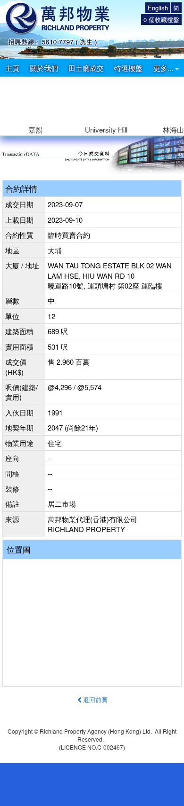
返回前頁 (95, 699)
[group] (35, 106)
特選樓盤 (128, 68)
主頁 (12, 68)
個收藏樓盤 (161, 19)
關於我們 (44, 68)
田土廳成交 (86, 68)
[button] (173, 100)
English (158, 7)
